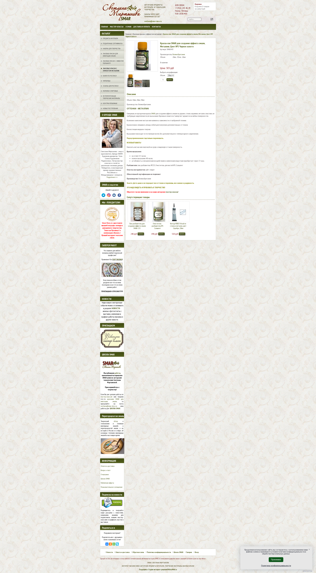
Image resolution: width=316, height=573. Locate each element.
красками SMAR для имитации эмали (112, 400)
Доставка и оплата (141, 26)
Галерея (189, 552)
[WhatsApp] (113, 544)
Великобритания (179, 54)
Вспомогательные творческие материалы (111, 97)
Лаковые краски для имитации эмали (110, 54)
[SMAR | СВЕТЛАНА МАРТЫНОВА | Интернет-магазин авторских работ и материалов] (111, 12)
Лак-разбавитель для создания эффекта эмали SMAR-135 (137, 225)
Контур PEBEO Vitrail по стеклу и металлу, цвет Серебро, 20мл (178, 225)
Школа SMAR (105, 479)
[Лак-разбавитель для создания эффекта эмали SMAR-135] (138, 211)
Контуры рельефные (110, 103)
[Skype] (117, 544)
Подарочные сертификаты (112, 43)
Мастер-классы (116, 26)
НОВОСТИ (116, 308)
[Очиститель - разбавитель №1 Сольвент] (158, 211)
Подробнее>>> (112, 177)
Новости (109, 552)
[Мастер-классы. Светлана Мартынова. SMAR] (112, 347)
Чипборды (106, 81)
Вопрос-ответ (106, 470)
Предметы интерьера (110, 38)
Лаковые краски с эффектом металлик (111, 69)
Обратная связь (138, 552)
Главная (104, 26)
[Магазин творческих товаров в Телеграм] (103, 196)
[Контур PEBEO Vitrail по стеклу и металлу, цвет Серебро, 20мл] (179, 211)
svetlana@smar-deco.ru (109, 406)
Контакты (156, 26)
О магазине (105, 474)
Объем (162, 75)
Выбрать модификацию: (169, 72)
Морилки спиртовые (110, 91)
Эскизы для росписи (110, 86)
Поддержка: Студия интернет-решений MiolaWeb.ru (158, 569)
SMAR (153, 113)
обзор (116, 421)
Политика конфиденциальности (159, 552)
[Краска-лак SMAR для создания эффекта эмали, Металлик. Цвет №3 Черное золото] (131, 86)
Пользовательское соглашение (111, 487)
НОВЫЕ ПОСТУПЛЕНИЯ (110, 108)
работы (117, 373)
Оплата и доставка (107, 466)
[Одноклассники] (110, 544)
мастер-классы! (172, 192)
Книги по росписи (110, 76)
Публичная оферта (107, 483)
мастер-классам (106, 397)
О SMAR (128, 26)
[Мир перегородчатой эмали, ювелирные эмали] (112, 453)
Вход (197, 552)
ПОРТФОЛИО (117, 259)
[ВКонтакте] (106, 544)
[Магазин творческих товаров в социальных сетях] (109, 196)
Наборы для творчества (111, 48)
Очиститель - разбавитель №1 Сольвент (157, 225)
